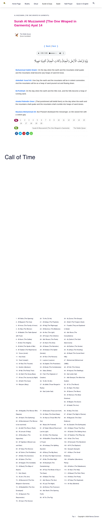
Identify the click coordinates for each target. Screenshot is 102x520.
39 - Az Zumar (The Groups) (73, 318)
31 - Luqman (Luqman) (47, 360)
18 (31, 123)
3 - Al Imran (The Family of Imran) (26, 325)
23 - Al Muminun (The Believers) (50, 329)
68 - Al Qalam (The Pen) (23, 459)
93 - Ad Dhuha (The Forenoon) (50, 487)
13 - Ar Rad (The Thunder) (24, 364)
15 (84, 120)
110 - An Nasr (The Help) (72, 470)
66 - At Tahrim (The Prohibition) (26, 452)
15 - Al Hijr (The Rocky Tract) (25, 370)
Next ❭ (55, 46)
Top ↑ (74, 516)
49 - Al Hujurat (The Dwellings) (73, 370)
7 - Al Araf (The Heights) (23, 343)
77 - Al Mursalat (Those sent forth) (51, 411)
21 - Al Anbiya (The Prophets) (49, 322)
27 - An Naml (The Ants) (47, 343)
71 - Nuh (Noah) (21, 473)
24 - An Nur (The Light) (47, 332)
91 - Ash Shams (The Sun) (48, 480)
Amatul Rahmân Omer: (25, 101)
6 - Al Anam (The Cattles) (24, 339)
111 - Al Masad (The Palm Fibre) (74, 473)
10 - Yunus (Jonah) (22, 353)
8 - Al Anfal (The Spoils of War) (25, 346)
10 (59, 120)
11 (64, 120)
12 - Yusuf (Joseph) (22, 360)
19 (36, 123)
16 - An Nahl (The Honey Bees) (26, 374)
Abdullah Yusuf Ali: (24, 80)
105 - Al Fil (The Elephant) (72, 445)
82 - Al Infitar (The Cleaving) (49, 435)
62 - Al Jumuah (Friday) (23, 431)
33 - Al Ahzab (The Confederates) (50, 367)
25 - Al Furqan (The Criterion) (49, 336)
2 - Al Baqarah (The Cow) (24, 322)
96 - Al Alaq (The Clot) (71, 411)
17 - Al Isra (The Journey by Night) (27, 377)
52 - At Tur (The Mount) (71, 384)
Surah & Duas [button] (47, 4)
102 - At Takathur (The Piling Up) (74, 435)
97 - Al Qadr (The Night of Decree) (75, 414)
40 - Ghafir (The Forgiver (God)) (74, 322)
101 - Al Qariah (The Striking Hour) (75, 431)
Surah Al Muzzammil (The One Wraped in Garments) (50, 128)
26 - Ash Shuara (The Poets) (49, 339)
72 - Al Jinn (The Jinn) (23, 477)
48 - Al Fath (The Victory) (72, 367)
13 (74, 120)
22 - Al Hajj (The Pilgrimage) (49, 325)
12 (69, 120)
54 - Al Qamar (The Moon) (72, 391)
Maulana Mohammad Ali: (26, 112)
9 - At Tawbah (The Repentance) (26, 350)
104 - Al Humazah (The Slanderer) (75, 442)
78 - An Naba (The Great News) (50, 414)
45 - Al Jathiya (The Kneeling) (73, 350)
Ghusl (36, 4)
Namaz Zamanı (94, 516)
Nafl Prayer (68, 4)
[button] (16, 4)
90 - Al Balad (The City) (47, 477)
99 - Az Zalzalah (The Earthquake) (75, 425)
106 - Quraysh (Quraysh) (72, 449)
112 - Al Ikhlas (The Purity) (72, 477)
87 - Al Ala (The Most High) (48, 459)
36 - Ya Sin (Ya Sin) (46, 381)
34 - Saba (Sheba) (46, 370)
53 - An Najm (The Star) (71, 388)
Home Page (16, 4)
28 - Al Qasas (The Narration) (49, 346)
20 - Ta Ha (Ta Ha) (46, 318)
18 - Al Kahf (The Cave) (23, 381)
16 (21, 123)
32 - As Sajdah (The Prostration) (50, 364)
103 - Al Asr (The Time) (71, 438)
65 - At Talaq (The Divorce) (24, 449)
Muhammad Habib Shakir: (27, 70)
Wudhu (27, 4)
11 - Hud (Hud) (20, 357)
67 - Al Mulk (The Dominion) (25, 456)
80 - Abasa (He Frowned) (48, 425)
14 (79, 120)
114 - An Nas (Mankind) (71, 484)
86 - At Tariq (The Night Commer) (50, 456)
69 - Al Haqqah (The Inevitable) (26, 463)
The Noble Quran (25, 34)
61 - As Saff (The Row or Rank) (26, 428)
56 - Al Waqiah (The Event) (72, 402)
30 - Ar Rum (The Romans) (48, 357)
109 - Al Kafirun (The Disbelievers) (75, 466)
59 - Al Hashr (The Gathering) (25, 418)
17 (26, 123)
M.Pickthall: (21, 91)
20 (41, 123)
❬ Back (47, 46)
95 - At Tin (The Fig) (46, 497)
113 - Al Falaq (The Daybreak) (73, 480)
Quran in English (82, 4)
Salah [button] (58, 4)
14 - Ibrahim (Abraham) (23, 367)
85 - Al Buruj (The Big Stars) (49, 452)
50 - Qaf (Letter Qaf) (70, 374)
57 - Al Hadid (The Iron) (71, 405)
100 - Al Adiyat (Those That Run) (74, 428)
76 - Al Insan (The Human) (24, 501)
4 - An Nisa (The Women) (24, 329)
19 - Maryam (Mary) (22, 384)
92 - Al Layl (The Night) (47, 484)
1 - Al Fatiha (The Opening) (24, 318)
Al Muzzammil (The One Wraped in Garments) (31, 15)
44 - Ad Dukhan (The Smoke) (73, 346)
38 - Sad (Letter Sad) (46, 391)
